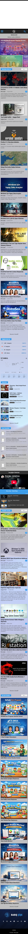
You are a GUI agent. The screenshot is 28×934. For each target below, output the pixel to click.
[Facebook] (3, 921)
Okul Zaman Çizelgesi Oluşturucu (10, 778)
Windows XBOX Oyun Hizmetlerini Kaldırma (14, 558)
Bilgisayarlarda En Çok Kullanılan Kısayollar (14, 37)
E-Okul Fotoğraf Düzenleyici (7, 56)
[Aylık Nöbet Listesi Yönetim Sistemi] (14, 748)
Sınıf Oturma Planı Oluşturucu (9, 820)
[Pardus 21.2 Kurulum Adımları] (14, 133)
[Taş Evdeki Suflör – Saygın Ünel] (14, 108)
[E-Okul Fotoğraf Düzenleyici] (11, 62)
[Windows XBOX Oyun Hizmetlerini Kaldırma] (14, 550)
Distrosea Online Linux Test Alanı (11, 321)
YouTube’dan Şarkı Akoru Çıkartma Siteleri (14, 650)
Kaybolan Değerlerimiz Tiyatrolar (11, 588)
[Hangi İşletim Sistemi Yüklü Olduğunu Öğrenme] (14, 611)
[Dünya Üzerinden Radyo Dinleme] (14, 158)
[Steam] (18, 921)
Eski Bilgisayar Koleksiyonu (16, 431)
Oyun (2, 216)
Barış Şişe (3, 42)
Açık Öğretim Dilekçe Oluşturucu (10, 903)
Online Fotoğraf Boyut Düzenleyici (18, 400)
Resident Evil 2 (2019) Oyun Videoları (12, 218)
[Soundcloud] (10, 921)
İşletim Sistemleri (4, 140)
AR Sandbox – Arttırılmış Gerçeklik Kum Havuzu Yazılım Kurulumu (13, 530)
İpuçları (11, 411)
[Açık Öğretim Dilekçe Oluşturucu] (14, 893)
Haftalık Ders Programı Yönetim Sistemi (13, 40)
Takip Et (24, 343)
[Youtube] (24, 921)
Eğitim (2, 269)
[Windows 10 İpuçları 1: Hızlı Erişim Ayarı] (5, 410)
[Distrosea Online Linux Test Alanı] (14, 312)
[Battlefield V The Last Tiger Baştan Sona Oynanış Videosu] (14, 235)
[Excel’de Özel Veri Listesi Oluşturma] (14, 263)
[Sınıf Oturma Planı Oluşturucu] (14, 810)
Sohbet (14, 930)
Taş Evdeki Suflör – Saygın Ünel (10, 117)
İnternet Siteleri (4, 85)
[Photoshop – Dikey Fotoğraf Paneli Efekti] (5, 388)
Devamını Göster (14, 334)
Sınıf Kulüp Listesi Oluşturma (9, 799)
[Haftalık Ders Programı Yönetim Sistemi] (14, 47)
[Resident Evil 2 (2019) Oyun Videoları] (14, 210)
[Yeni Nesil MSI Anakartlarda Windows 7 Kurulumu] (14, 668)
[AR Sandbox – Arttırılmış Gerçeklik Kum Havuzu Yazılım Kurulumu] (14, 520)
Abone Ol (24, 353)
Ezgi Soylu (3, 53)
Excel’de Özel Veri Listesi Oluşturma (12, 272)
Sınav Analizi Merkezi (6, 841)
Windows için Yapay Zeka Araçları (11, 193)
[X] (21, 921)
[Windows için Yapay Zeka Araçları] (14, 185)
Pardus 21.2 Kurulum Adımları (10, 142)
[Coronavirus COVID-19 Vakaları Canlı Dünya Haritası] (14, 79)
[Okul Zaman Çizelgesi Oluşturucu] (14, 768)
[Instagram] (7, 921)
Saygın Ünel (3, 115)
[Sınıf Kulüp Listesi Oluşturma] (14, 789)
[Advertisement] (14, 15)
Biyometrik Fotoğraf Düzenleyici (11, 297)
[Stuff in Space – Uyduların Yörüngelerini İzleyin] (5, 395)
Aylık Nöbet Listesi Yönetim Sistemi (10, 758)
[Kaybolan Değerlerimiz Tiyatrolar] (14, 579)
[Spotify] (14, 921)
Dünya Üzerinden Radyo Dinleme (10, 167)
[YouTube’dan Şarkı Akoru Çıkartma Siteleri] (14, 641)
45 (26, 532)
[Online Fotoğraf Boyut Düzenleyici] (5, 403)
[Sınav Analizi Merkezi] (14, 831)
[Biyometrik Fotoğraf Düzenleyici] (14, 288)
